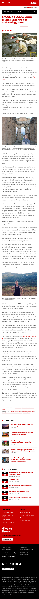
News (32, 407)
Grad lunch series (14, 480)
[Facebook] (3, 564)
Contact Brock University (27, 515)
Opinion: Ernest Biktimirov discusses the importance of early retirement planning (22, 450)
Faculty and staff (18, 407)
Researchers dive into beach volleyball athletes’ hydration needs (22, 433)
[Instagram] (10, 564)
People (3, 409)
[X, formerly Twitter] (6, 564)
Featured (24, 407)
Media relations (24, 518)
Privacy (4, 556)
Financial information (8, 522)
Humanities (28, 407)
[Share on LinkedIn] (8, 30)
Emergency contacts (8, 512)
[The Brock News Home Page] (30, 6)
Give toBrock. (7, 530)
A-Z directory (7, 568)
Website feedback (25, 520)
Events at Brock (10, 469)
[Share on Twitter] (6, 30)
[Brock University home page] (34, 3)
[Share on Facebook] (3, 30)
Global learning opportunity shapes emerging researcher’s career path (21, 441)
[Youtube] (16, 564)
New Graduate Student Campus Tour (20, 497)
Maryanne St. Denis (24, 25)
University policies (7, 554)
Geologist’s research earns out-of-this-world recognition (22, 425)
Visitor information (25, 512)
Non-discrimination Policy (9, 553)
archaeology (12, 411)
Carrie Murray (18, 411)
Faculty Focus (5, 412)
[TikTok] (20, 564)
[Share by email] (11, 30)
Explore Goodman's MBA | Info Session (20, 485)
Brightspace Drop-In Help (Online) (19, 491)
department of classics (29, 411)
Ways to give (7, 539)
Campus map (6, 519)
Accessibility (11, 556)
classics (23, 411)
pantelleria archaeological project (15, 412)
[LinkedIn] (13, 564)
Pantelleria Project (26, 412)
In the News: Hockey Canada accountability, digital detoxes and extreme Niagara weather (21, 459)
